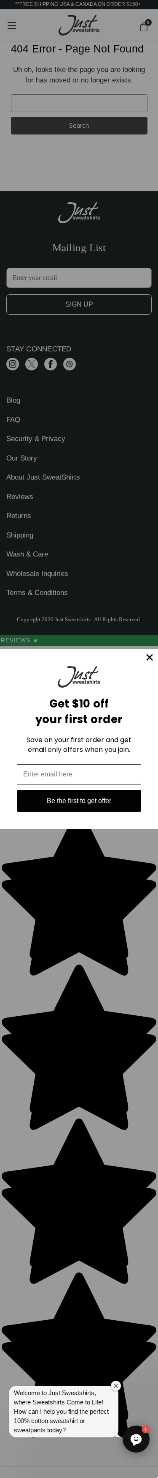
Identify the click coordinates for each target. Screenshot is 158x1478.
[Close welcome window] (116, 1386)
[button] (136, 1439)
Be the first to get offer (79, 800)
